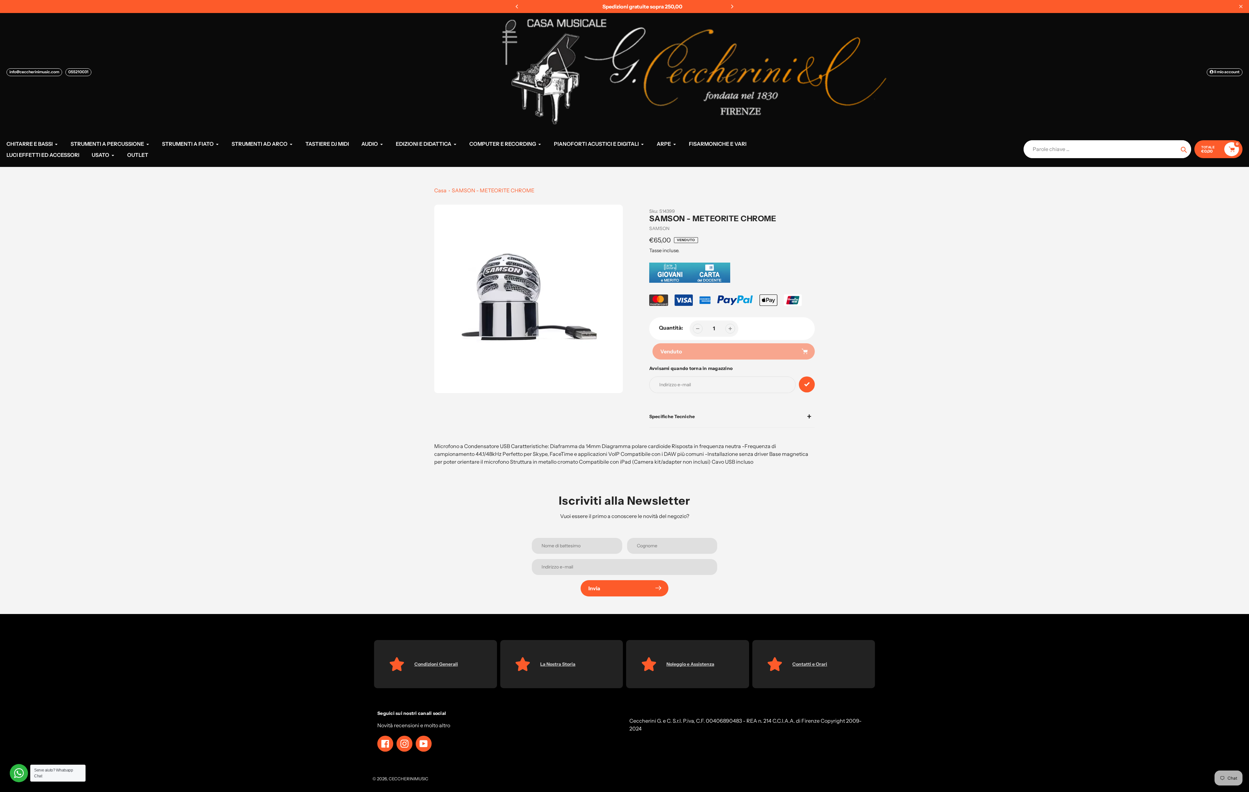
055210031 (78, 71)
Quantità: (671, 327)
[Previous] (517, 6)
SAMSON (659, 228)
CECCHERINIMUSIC (408, 778)
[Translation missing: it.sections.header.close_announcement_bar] (1241, 6)
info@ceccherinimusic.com (34, 71)
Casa (440, 190)
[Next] (732, 6)
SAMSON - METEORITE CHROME (493, 190)
